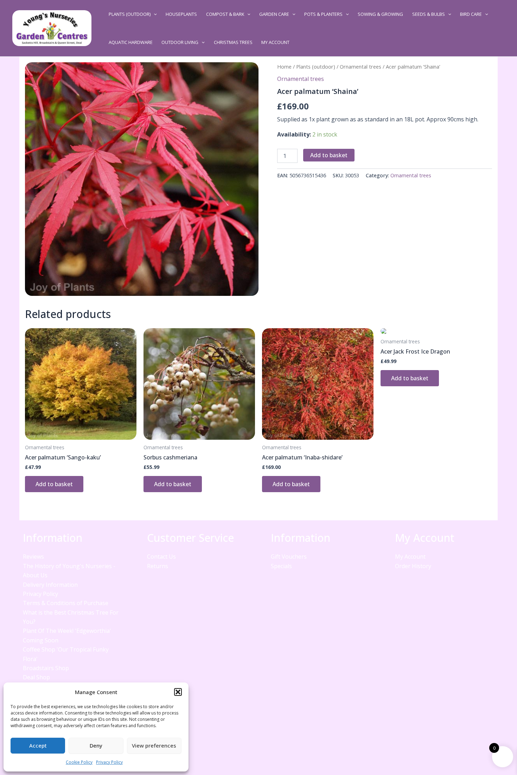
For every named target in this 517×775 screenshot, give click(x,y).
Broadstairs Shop (46, 668)
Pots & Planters (323, 14)
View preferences (154, 745)
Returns (157, 566)
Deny (96, 745)
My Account (275, 42)
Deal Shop (36, 677)
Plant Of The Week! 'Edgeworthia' (67, 631)
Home (284, 66)
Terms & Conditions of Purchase (65, 603)
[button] (177, 691)
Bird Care (471, 14)
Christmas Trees (233, 42)
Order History (413, 566)
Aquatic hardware (131, 42)
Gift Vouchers (289, 556)
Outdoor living (179, 42)
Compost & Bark (225, 14)
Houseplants (181, 14)
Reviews (33, 556)
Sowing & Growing (380, 14)
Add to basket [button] (54, 484)
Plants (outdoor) (130, 14)
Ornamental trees (360, 66)
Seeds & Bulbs (428, 14)
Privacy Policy (109, 762)
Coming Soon (40, 640)
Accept (38, 745)
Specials (281, 566)
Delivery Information (50, 585)
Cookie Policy (79, 762)
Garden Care (274, 14)
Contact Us (161, 556)
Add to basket (328, 155)
